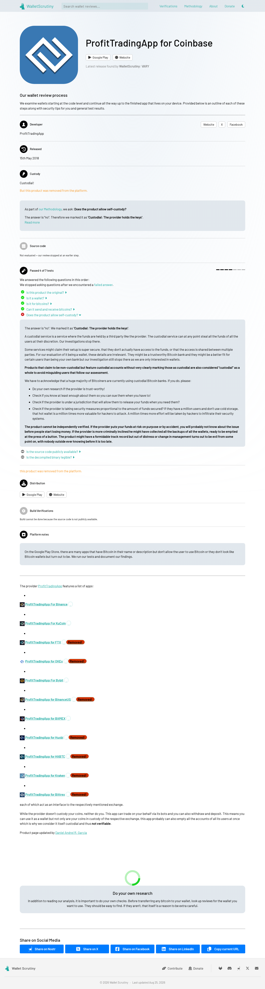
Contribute (175, 968)
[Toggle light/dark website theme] (243, 6)
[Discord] (230, 968)
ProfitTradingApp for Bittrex (45, 794)
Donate (198, 968)
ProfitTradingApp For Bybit (44, 680)
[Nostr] (238, 968)
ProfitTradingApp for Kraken (45, 775)
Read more (32, 222)
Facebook (236, 124)
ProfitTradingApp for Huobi (44, 737)
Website (124, 57)
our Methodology (50, 209)
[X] (248, 968)
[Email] (257, 968)
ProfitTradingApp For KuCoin (45, 623)
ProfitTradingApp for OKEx (44, 661)
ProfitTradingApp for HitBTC (45, 756)
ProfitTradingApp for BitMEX (45, 718)
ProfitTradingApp (50, 586)
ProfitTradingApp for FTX (43, 642)
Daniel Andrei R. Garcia (71, 832)
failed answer (103, 285)
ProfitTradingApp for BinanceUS (48, 699)
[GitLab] (220, 968)
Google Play (100, 57)
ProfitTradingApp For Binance (46, 604)
